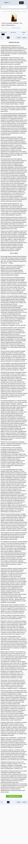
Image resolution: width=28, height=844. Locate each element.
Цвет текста (4, 32)
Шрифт (23, 32)
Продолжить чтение (14, 796)
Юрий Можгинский (16, 27)
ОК (8, 37)
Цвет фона (13, 32)
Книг (7, 2)
